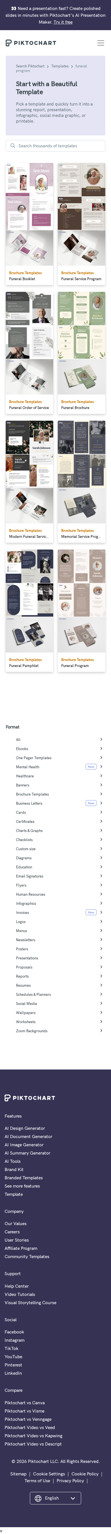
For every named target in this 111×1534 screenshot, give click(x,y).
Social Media (26, 1003)
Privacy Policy (70, 1480)
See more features (22, 1186)
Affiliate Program (21, 1248)
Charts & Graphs (29, 830)
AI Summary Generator (27, 1153)
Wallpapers (26, 1012)
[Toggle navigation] (100, 43)
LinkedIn (13, 1373)
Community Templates (27, 1256)
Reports (22, 976)
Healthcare (25, 776)
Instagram (14, 1340)
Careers (12, 1231)
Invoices (22, 912)
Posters (22, 949)
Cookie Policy (84, 1474)
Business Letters (29, 803)
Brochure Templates (32, 794)
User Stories (17, 1240)
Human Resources (30, 894)
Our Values (15, 1223)
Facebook (14, 1332)
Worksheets (26, 1021)
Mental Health (27, 767)
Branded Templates (24, 1177)
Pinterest (13, 1365)
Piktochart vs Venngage (28, 1419)
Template (14, 1194)
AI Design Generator (25, 1128)
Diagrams (24, 858)
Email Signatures (29, 876)
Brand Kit (14, 1169)
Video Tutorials (20, 1294)
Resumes (23, 985)
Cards (21, 812)
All (18, 739)
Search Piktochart (30, 66)
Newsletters (25, 940)
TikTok (11, 1348)
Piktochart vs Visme (24, 1411)
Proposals (24, 967)
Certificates (25, 821)
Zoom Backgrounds (32, 1031)
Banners (22, 785)
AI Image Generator (24, 1144)
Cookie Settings (49, 1474)
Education (24, 867)
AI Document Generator (28, 1136)
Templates (60, 66)
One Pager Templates (34, 757)
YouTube (13, 1356)
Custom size (26, 849)
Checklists (24, 839)
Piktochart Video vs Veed (30, 1427)
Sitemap (18, 1474)
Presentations (27, 958)
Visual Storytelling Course (30, 1302)
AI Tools (12, 1161)
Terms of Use (37, 1480)
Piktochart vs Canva (25, 1402)
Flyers (21, 885)
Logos (21, 921)
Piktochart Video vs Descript (33, 1444)
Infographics (26, 903)
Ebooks (22, 748)
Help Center (17, 1286)
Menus (21, 930)
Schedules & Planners (33, 994)
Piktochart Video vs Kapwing (33, 1435)
